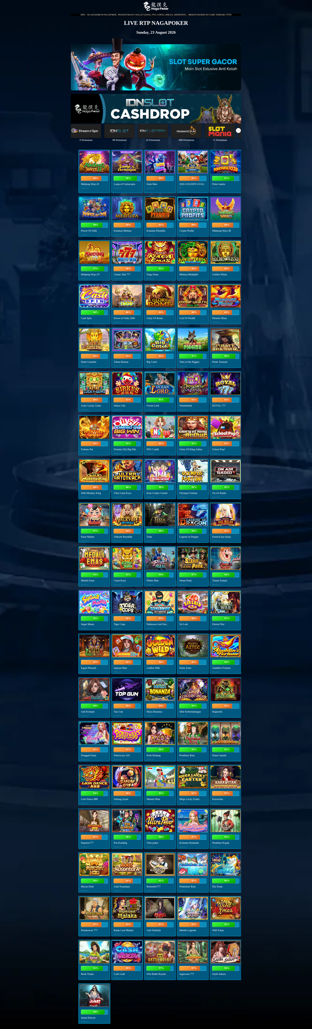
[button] (238, 130)
